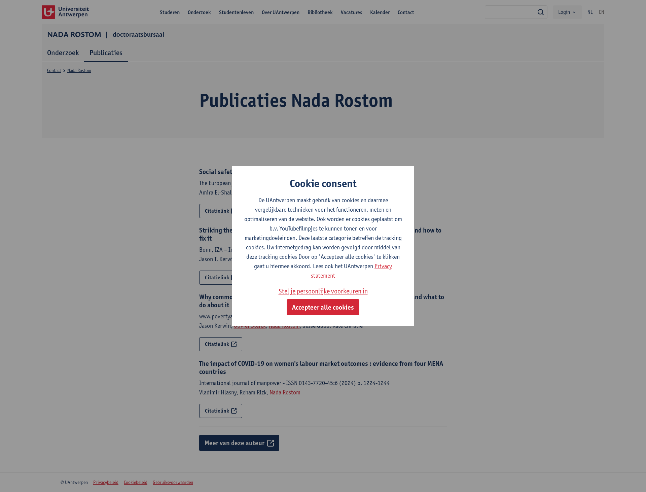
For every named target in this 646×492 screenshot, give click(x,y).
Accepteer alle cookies (323, 307)
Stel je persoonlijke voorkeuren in (323, 291)
